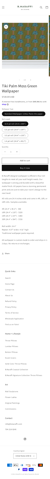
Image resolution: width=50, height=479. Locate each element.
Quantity (5, 147)
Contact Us (9, 290)
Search (8, 278)
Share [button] (7, 253)
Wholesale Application (14, 318)
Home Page (9, 284)
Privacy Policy (10, 307)
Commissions (10, 409)
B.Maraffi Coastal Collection (16, 369)
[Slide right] (30, 80)
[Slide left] (19, 80)
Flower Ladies (11, 397)
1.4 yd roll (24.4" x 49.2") (15, 141)
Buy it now (25, 168)
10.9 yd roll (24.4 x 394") (15, 124)
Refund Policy (11, 301)
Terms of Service (12, 313)
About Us (9, 295)
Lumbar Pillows (11, 346)
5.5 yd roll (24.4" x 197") (15, 129)
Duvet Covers (10, 358)
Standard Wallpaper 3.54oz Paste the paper (24, 114)
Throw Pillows (11, 340)
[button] (3, 7)
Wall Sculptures (11, 391)
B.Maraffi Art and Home (21, 474)
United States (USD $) (23, 456)
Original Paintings (12, 403)
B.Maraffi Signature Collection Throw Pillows (23, 375)
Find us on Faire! (12, 324)
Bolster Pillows (11, 352)
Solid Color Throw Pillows (16, 364)
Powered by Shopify (33, 474)
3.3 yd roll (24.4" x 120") (15, 135)
